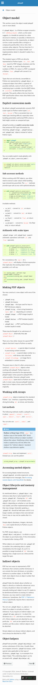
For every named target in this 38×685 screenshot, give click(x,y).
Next (31, 663)
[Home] (3, 10)
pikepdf (20, 3)
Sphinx (12, 679)
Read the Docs (7, 681)
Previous (8, 663)
